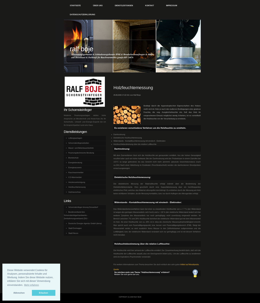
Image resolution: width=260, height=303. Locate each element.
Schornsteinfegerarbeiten (78, 143)
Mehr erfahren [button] (31, 285)
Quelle (116, 269)
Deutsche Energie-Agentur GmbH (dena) (85, 223)
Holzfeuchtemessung (77, 187)
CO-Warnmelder (75, 177)
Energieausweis (75, 168)
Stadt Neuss (73, 233)
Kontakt (149, 6)
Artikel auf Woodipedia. (189, 264)
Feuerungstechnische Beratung (81, 153)
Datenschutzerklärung (82, 15)
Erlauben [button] (43, 293)
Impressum (171, 6)
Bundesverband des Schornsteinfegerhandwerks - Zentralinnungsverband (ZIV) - (76, 215)
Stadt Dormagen (75, 228)
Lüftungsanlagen (75, 138)
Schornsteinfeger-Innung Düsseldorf (83, 207)
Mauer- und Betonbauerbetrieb (81, 148)
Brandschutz (73, 158)
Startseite (75, 6)
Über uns (98, 6)
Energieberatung (75, 163)
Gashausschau (74, 192)
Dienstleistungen (124, 6)
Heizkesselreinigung (76, 182)
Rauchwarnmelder (76, 172)
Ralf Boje (81, 49)
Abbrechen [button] (19, 293)
